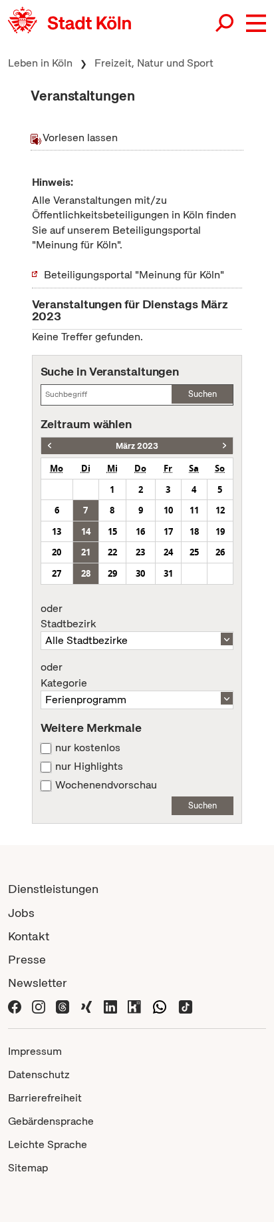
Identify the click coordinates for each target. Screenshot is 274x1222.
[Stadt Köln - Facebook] (14, 1006)
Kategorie (64, 675)
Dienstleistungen (53, 888)
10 (168, 510)
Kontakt (28, 936)
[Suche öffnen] (225, 23)
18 (194, 531)
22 (112, 552)
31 (168, 573)
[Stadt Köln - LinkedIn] (110, 1006)
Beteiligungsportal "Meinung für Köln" (134, 275)
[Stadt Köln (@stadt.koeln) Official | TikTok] (185, 1006)
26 (220, 552)
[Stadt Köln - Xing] (86, 1006)
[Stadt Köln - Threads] (62, 1006)
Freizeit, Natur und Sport (153, 63)
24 (168, 552)
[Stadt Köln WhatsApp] (160, 1006)
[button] (256, 23)
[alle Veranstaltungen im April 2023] (224, 446)
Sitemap (28, 1168)
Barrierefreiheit (45, 1098)
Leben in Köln (40, 63)
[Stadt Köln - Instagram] (38, 1006)
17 (168, 531)
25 (194, 552)
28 (85, 573)
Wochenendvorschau (106, 785)
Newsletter (37, 982)
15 (112, 531)
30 (140, 573)
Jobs (21, 912)
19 (220, 531)
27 (56, 573)
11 (194, 510)
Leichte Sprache (47, 1144)
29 (112, 573)
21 (85, 552)
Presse (27, 959)
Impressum (35, 1051)
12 (220, 510)
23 (140, 552)
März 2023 (137, 446)
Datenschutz (39, 1074)
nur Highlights (89, 766)
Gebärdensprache (51, 1121)
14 (85, 531)
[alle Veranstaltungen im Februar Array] (49, 446)
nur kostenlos (87, 748)
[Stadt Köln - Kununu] (134, 1006)
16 (140, 531)
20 (56, 552)
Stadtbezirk (68, 616)
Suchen (202, 394)
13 (56, 531)
